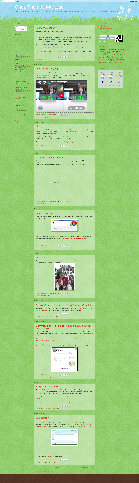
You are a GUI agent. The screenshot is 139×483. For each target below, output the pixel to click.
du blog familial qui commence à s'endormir (75, 142)
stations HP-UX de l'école (68, 129)
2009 (18, 125)
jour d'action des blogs (45, 390)
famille (122, 53)
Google (87, 41)
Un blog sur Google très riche (22, 95)
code (99, 60)
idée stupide (120, 56)
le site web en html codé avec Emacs (48, 129)
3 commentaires (52, 293)
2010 (18, 123)
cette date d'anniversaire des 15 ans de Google (49, 51)
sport (104, 63)
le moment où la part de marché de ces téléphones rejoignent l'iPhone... (74, 238)
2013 (18, 112)
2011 (18, 120)
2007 (18, 130)
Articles (19, 26)
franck (102, 54)
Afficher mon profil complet (105, 28)
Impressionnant (44, 213)
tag (107, 63)
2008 (18, 127)
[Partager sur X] (64, 57)
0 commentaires (52, 57)
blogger (47, 148)
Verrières (55, 462)
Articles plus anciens (88, 467)
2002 (18, 134)
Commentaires (21, 29)
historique (101, 51)
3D (41, 377)
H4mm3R (102, 26)
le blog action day (49, 456)
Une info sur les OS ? (20, 67)
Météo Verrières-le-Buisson (111, 70)
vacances (48, 295)
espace (42, 203)
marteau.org (53, 148)
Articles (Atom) (45, 471)
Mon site (17, 55)
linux (107, 54)
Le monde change (45, 28)
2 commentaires (52, 114)
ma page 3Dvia (66, 344)
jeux (99, 62)
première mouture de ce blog (78, 131)
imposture (121, 60)
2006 (18, 132)
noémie (108, 62)
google (42, 59)
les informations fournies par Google (61, 396)
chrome (42, 117)
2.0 (41, 148)
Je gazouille (42, 417)
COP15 (75, 422)
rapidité (51, 117)
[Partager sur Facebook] (66, 57)
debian (109, 56)
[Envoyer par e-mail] (61, 57)
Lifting (39, 126)
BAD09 (42, 408)
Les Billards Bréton (19, 57)
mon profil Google (59, 333)
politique (100, 57)
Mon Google (18, 59)
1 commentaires (52, 374)
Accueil (57, 467)
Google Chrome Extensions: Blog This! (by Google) (63, 305)
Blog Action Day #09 (47, 386)
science (121, 62)
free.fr (114, 56)
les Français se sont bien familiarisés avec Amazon (61, 39)
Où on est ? (42, 257)
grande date (114, 60)
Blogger (77, 479)
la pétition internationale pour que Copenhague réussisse (61, 402)
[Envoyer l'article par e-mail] (58, 57)
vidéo (120, 63)
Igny (120, 51)
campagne (121, 59)
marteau (103, 62)
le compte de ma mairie (64, 451)
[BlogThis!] (63, 57)
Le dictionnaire (18, 74)
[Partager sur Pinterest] (67, 57)
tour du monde (115, 54)
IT (45, 59)
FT (107, 53)
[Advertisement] (22, 144)
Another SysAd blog (20, 100)
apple (42, 248)
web (113, 49)
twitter (50, 462)
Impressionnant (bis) (47, 68)
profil (51, 377)
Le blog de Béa (19, 89)
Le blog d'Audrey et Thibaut (22, 87)
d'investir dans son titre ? (52, 241)
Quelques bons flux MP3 (21, 65)
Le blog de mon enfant (20, 81)
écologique (56, 408)
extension (52, 316)
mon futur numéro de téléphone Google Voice (67, 338)
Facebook (118, 57)
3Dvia (44, 377)
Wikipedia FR (18, 72)
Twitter (56, 421)
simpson (100, 63)
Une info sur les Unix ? (20, 69)
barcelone (43, 295)
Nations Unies (82, 426)
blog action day (48, 408)
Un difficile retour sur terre (50, 157)
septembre (21, 114)
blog (44, 148)
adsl (112, 53)
